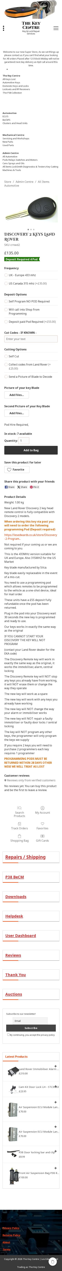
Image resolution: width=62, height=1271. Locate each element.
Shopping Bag (20, 840)
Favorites (42, 828)
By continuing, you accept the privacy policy (32, 1034)
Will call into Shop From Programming (24, 311)
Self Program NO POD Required (29, 301)
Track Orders (19, 828)
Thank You (15, 974)
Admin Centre (24, 182)
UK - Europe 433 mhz (22, 275)
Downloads (15, 896)
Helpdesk (14, 916)
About (6, 1242)
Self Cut (14, 356)
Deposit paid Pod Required (32, 322)
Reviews (13, 955)
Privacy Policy (11, 1228)
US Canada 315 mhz (28, 283)
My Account (42, 812)
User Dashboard (20, 935)
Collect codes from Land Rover (30, 366)
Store (7, 182)
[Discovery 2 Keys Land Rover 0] (31, 208)
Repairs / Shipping (25, 857)
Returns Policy (11, 1235)
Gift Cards (42, 840)
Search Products (19, 814)
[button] (16, 394)
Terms (7, 1249)
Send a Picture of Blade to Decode (30, 377)
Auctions (13, 994)
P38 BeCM (14, 876)
